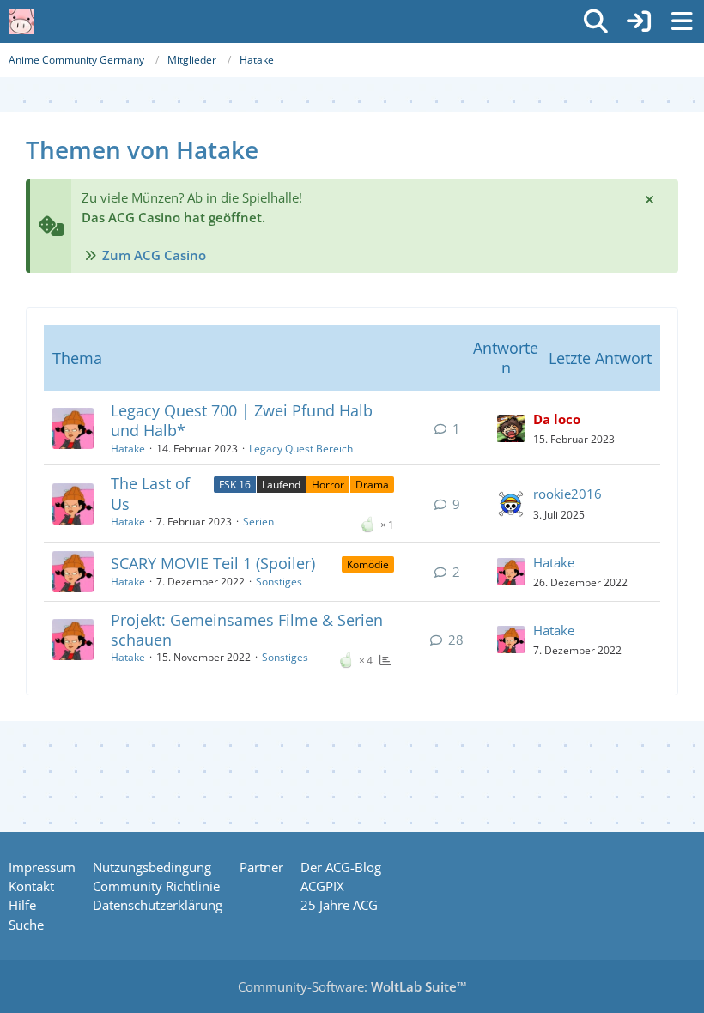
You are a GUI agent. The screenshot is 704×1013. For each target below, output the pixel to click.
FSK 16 (235, 484)
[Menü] (682, 21)
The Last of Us (150, 493)
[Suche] (596, 21)
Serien (258, 521)
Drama (372, 484)
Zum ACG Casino (154, 255)
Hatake (128, 448)
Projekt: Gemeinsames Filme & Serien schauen (247, 630)
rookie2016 (567, 493)
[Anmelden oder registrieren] (639, 21)
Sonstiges (279, 581)
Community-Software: (352, 986)
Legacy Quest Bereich (301, 448)
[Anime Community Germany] (21, 21)
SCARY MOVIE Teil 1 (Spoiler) (213, 563)
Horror (328, 484)
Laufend (281, 484)
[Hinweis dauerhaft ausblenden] (650, 198)
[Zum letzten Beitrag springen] (511, 428)
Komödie (368, 564)
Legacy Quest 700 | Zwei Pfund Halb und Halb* (242, 420)
